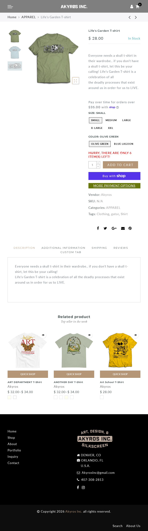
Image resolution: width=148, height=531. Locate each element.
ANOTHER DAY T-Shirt (68, 382)
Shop (11, 437)
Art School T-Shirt (112, 382)
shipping (99, 247)
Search (118, 526)
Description (24, 247)
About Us (133, 526)
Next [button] (71, 60)
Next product (135, 17)
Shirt (124, 214)
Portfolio (14, 450)
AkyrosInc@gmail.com (98, 473)
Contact (13, 463)
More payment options (114, 186)
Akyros (106, 195)
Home (12, 17)
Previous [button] (30, 60)
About (12, 444)
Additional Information (63, 247)
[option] (53, 58)
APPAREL (28, 17)
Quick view (43, 335)
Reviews (121, 247)
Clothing (103, 214)
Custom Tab (70, 252)
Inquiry (13, 456)
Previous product (126, 17)
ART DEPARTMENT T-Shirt (25, 382)
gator (115, 214)
